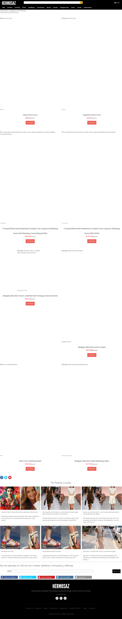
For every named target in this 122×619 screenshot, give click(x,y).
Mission (38, 608)
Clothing (17, 7)
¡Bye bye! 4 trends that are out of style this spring (99, 551)
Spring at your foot (7, 551)
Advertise (63, 608)
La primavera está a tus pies (51, 551)
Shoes (24, 7)
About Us (29, 608)
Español (118, 2)
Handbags (31, 7)
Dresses (9, 7)
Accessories (40, 7)
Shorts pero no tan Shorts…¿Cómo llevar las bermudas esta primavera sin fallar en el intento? (60, 513)
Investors (53, 608)
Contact (92, 608)
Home (73, 7)
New (3, 7)
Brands (55, 7)
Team (45, 608)
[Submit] (81, 2)
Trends (79, 7)
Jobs (85, 608)
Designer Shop (64, 7)
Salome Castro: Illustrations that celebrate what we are (19, 512)
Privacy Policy (75, 608)
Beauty (49, 7)
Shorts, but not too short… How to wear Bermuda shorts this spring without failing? (101, 513)
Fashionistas (88, 7)
